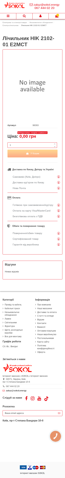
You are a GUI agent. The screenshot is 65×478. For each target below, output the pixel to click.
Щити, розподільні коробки (14, 331)
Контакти (41, 323)
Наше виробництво (46, 334)
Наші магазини (44, 308)
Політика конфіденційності (45, 347)
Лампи (8, 319)
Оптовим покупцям (46, 331)
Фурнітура (10, 326)
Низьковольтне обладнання (12, 313)
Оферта (41, 352)
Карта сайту (43, 342)
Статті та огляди (45, 316)
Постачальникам (45, 338)
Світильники (11, 322)
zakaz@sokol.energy (46, 4)
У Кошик (35, 153)
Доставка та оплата (47, 312)
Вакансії (41, 327)
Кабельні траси (12, 308)
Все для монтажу (13, 336)
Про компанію (44, 304)
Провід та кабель (13, 304)
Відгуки (40, 319)
